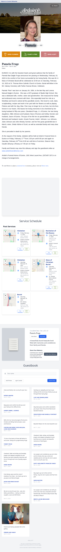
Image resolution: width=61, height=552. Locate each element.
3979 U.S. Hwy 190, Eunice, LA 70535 (24, 306)
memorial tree (21, 166)
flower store (45, 166)
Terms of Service (35, 545)
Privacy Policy (26, 545)
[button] (10, 234)
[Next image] (28, 514)
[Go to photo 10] (18, 522)
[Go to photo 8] (16, 522)
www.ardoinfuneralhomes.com (12, 151)
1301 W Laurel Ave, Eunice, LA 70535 (24, 244)
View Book (34, 336)
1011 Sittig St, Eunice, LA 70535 (52, 282)
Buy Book (42, 336)
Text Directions (20, 249)
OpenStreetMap (32, 547)
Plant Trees (26, 249)
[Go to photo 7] (15, 522)
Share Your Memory (50, 354)
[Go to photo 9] (17, 522)
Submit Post (52, 380)
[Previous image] (3, 514)
